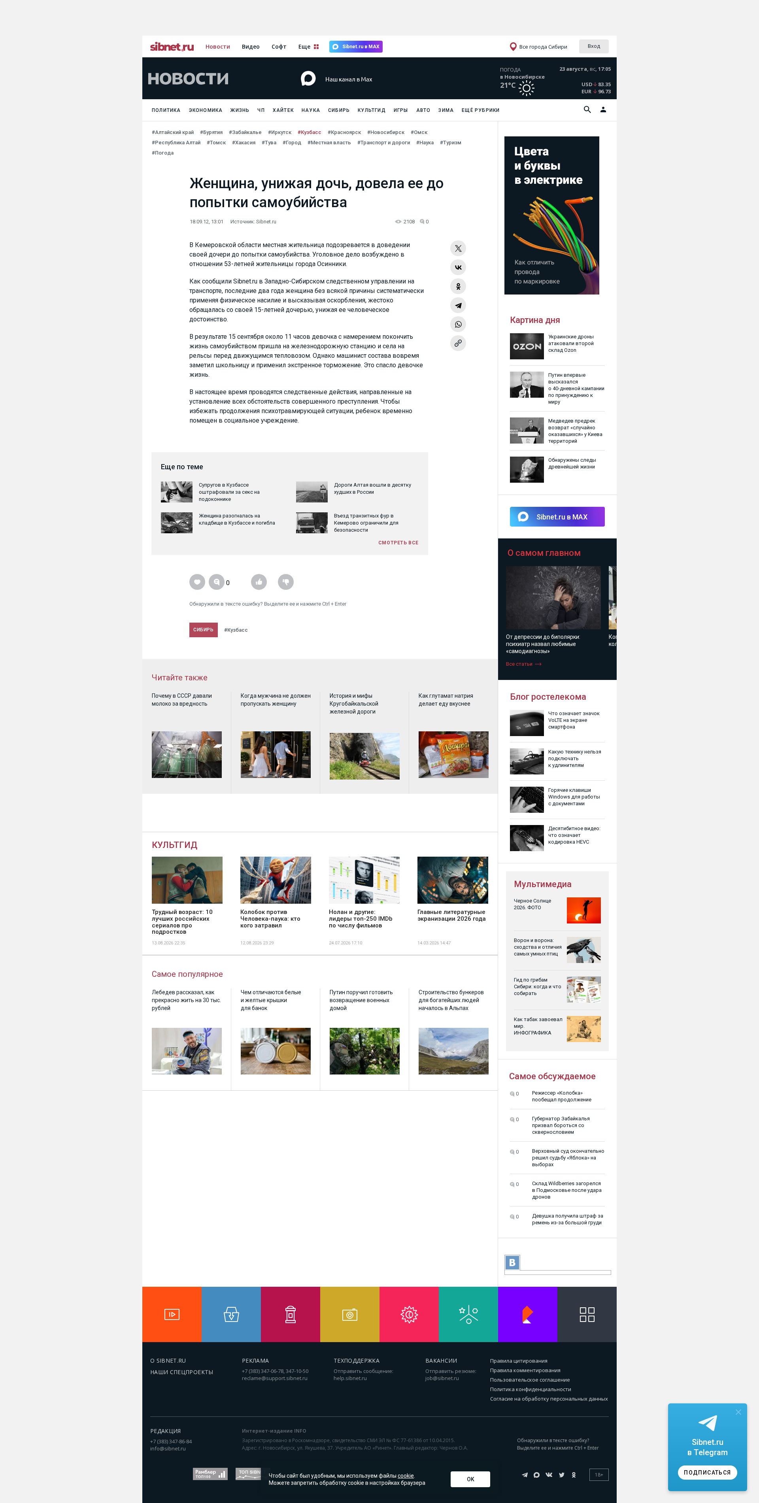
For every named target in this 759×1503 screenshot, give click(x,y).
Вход (594, 45)
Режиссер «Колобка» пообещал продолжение (561, 1096)
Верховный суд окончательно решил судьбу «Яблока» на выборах (568, 1157)
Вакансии (441, 1360)
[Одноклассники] (458, 286)
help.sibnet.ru (350, 1378)
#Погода (163, 153)
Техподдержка (357, 1360)
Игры (401, 110)
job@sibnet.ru (442, 1378)
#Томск (216, 142)
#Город (292, 142)
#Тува (269, 142)
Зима (446, 110)
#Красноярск (344, 132)
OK (470, 1479)
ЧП (260, 110)
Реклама (255, 1360)
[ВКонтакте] (458, 267)
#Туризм (450, 142)
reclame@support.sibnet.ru (275, 1378)
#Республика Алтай (176, 142)
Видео (251, 46)
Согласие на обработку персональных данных (549, 1398)
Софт (279, 46)
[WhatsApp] (458, 324)
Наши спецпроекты (181, 1372)
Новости (218, 46)
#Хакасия (243, 142)
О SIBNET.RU (168, 1360)
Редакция (165, 1431)
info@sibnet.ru (168, 1448)
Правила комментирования (525, 1370)
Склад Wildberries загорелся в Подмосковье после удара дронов (567, 1190)
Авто (423, 110)
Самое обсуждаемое (552, 1076)
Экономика (206, 110)
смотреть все (398, 543)
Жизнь (239, 110)
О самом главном (544, 553)
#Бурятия (211, 132)
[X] (458, 248)
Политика (166, 110)
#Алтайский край (173, 132)
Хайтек (283, 110)
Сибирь (339, 110)
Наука (311, 110)
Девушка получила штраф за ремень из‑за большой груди (567, 1219)
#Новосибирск (385, 132)
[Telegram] (458, 305)
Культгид (372, 110)
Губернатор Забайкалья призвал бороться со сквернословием (561, 1125)
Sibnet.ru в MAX (361, 46)
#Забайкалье (245, 132)
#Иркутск (279, 132)
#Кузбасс (309, 132)
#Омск (419, 132)
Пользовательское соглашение (530, 1379)
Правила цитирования (519, 1360)
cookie (406, 1476)
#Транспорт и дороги (383, 142)
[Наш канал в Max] (365, 90)
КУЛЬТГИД (174, 845)
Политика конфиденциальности (530, 1389)
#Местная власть (329, 142)
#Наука (425, 142)
